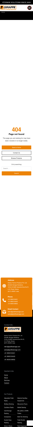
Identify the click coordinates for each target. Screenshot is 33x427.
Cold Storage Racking (8, 412)
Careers (6, 383)
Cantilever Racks (9, 407)
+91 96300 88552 (9, 359)
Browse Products (16, 158)
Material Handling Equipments (22, 399)
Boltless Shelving (9, 404)
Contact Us (16, 153)
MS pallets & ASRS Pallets (22, 412)
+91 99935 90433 (9, 356)
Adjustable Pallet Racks (9, 399)
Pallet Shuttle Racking (21, 421)
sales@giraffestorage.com (12, 350)
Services (7, 380)
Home (6, 375)
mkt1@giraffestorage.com (12, 347)
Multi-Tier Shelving (22, 417)
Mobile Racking (21, 407)
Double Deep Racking (7, 421)
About (6, 378)
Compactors (7, 417)
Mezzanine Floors (22, 404)
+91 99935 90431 (9, 353)
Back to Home (16, 147)
